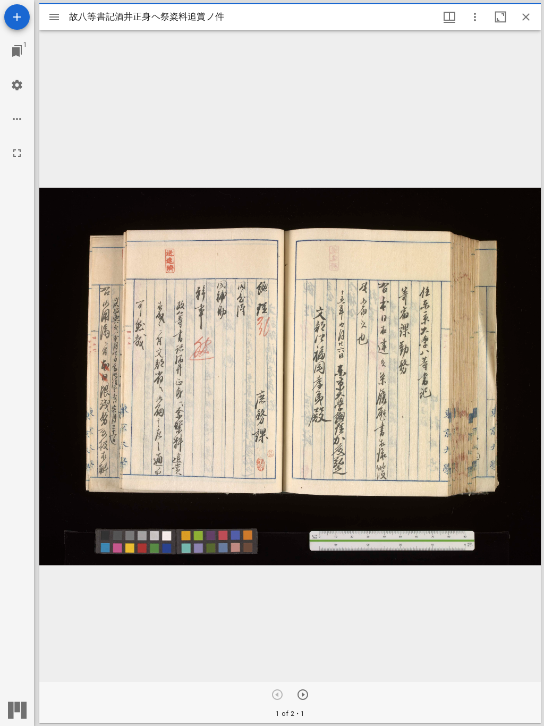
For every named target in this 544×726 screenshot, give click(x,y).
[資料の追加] (17, 17)
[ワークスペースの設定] (17, 85)
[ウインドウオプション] (475, 17)
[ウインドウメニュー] (449, 17)
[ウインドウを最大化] (500, 17)
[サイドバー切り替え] (54, 17)
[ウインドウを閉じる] (526, 17)
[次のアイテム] (303, 694)
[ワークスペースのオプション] (17, 119)
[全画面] (17, 153)
